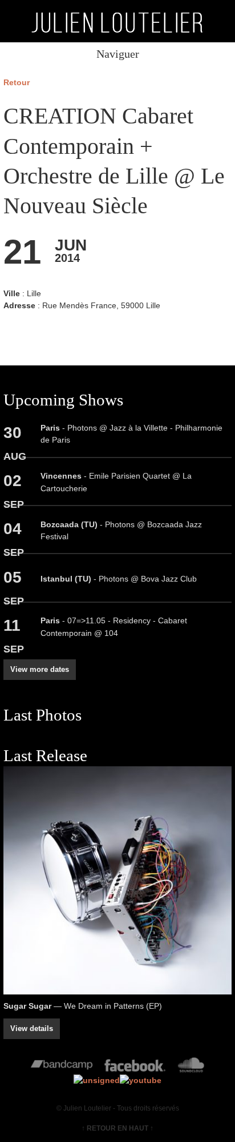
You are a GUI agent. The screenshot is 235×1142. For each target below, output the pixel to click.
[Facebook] (135, 1067)
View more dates (39, 669)
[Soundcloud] (191, 1067)
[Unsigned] (97, 1080)
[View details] (117, 880)
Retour (16, 82)
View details (31, 1028)
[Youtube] (140, 1080)
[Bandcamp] (62, 1067)
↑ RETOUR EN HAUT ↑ (117, 1128)
